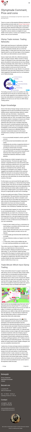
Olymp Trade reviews (24, 24)
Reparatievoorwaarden (7, 379)
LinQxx (21, 428)
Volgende (25, 366)
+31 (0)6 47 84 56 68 (6, 405)
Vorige (4, 366)
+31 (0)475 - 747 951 (6, 403)
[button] (29, 3)
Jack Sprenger (12, 16)
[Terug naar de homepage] (4, 3)
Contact (3, 381)
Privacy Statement (5, 377)
